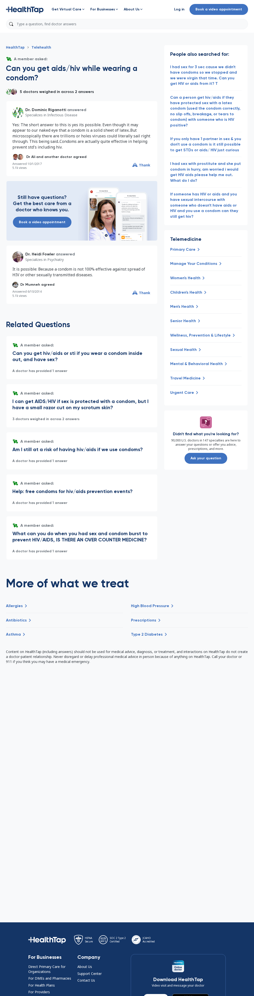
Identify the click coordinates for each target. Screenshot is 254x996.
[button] (25, 9)
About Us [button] (84, 966)
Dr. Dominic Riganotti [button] (45, 109)
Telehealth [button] (41, 47)
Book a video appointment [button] (218, 9)
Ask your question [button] (205, 458)
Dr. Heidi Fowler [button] (40, 254)
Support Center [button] (89, 973)
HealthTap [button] (15, 47)
